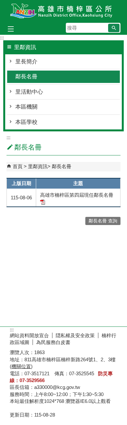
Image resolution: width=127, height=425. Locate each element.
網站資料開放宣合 (29, 335)
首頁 (17, 166)
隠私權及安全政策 (75, 335)
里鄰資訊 (38, 166)
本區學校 (26, 122)
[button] (114, 28)
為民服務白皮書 (53, 342)
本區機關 (26, 107)
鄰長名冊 (26, 76)
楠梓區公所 (63, 11)
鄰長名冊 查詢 (103, 221)
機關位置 (21, 366)
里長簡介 (26, 62)
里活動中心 (29, 92)
